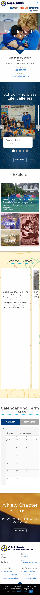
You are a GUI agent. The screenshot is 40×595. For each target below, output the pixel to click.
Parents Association (10, 578)
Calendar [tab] (10, 422)
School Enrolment (10, 575)
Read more (20, 530)
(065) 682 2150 (20, 70)
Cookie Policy (22, 591)
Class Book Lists (29, 571)
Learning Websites (30, 578)
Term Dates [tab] (29, 422)
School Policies (28, 575)
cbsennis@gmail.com (20, 76)
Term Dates (7, 571)
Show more (20, 160)
